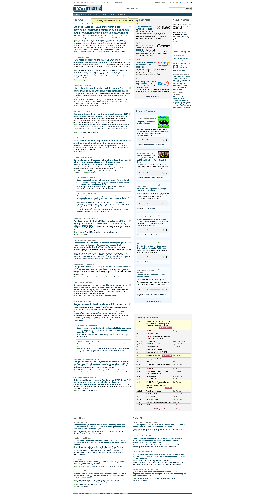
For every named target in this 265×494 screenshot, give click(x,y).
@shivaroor (83, 132)
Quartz (94, 42)
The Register (94, 49)
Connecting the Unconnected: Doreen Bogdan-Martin (152, 276)
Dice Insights (89, 208)
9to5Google (77, 49)
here (184, 38)
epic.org (108, 47)
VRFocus (80, 209)
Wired (126, 100)
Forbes (104, 232)
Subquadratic (140, 24)
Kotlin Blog (113, 348)
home (185, 34)
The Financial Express (118, 449)
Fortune (79, 130)
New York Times (120, 40)
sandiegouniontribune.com (169, 478)
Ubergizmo (77, 43)
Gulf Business (82, 390)
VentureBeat (102, 45)
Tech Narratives (114, 208)
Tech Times (105, 72)
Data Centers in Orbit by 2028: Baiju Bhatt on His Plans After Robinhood (151, 247)
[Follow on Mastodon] (187, 2)
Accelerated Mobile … (85, 277)
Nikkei (145, 431)
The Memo (110, 45)
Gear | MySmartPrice (101, 206)
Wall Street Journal (80, 422)
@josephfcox (95, 132)
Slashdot (93, 352)
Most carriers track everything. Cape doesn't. (144, 47)
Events (113, 14)
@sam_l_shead (119, 51)
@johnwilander (116, 258)
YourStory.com (105, 449)
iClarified (108, 101)
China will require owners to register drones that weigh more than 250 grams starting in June (98, 463)
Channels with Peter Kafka (154, 145)
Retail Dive (111, 431)
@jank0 (93, 173)
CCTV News (77, 459)
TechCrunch (78, 45)
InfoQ (120, 348)
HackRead (96, 124)
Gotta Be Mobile (95, 313)
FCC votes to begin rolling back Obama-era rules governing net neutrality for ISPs (98, 61)
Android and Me (116, 317)
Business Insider (107, 100)
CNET (117, 45)
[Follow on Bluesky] (180, 2)
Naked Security (79, 126)
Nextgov (95, 255)
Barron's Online (165, 445)
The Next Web (99, 40)
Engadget (86, 49)
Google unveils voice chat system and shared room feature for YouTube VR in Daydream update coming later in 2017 (101, 363)
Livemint (88, 438)
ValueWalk (85, 43)
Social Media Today (85, 255)
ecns (87, 466)
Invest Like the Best (152, 235)
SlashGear (80, 211)
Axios (92, 40)
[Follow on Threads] (184, 2)
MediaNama (115, 126)
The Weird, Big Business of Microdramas (147, 122)
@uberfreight (94, 105)
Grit (146, 262)
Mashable (115, 47)
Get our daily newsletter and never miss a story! (113, 21)
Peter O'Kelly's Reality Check (91, 350)
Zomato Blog (82, 124)
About (104, 14)
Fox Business (137, 431)
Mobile (76, 3)
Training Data (150, 208)
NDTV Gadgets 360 (80, 450)
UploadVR (126, 209)
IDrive (138, 79)
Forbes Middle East (90, 377)
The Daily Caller (88, 47)
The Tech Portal (95, 103)
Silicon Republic (99, 47)
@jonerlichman (97, 433)
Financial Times (90, 232)
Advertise (94, 3)
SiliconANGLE (109, 40)
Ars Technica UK (119, 42)
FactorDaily (106, 126)
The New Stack (82, 352)
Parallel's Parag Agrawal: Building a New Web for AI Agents (151, 190)
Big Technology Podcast (154, 177)
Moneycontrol (100, 452)
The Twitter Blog (112, 255)
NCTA (86, 76)
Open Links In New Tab (165, 3)
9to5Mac (107, 253)
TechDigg (141, 478)
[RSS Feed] (177, 2)
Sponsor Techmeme (153, 96)
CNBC (166, 447)
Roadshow (123, 101)
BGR (121, 47)
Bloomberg (82, 431)
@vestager (90, 51)
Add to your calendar (161, 409)
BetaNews (102, 49)
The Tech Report (110, 204)
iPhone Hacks (121, 43)
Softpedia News (123, 70)
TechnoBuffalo (78, 321)
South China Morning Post (149, 422)
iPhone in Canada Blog (81, 128)
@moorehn (83, 484)
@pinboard (106, 51)
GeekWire (93, 43)
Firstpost (120, 447)
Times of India (90, 452)
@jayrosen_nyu (96, 484)
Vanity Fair (94, 74)
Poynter (106, 482)
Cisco (174, 447)
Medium (81, 100)
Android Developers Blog (100, 335)
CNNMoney (109, 42)
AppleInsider (113, 319)
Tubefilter (121, 370)
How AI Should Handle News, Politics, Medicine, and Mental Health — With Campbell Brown (151, 159)
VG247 (119, 204)
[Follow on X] (191, 2)
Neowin (157, 478)
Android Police (101, 187)
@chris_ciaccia (117, 277)
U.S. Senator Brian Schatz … (101, 76)
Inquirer (99, 188)
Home (77, 14)
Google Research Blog (160, 462)
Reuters (92, 24)
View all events (141, 409)
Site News (104, 3)
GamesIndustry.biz (107, 209)
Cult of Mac (136, 480)
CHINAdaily (109, 466)
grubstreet (97, 126)
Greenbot (120, 313)
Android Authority (90, 211)
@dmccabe (83, 77)
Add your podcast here (153, 301)
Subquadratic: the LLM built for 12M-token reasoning (144, 29)
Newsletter (123, 14)
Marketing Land (89, 240)
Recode (122, 45)
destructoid (104, 208)
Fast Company (99, 296)
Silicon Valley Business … (92, 72)
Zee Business (107, 450)
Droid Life (96, 209)
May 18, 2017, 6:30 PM (132, 8)
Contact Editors (117, 3)
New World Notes (87, 372)
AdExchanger (78, 72)
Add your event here (183, 409)
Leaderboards (94, 14)
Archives (84, 3)
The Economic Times (109, 447)
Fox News (93, 45)
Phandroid (97, 319)
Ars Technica (82, 70)
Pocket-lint (105, 319)
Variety (117, 171)
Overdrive (77, 103)
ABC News (77, 74)
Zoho (137, 59)
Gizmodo (105, 70)
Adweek (101, 258)
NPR (100, 74)
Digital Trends (78, 42)
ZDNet (90, 124)
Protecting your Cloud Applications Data (146, 82)
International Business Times (106, 43)
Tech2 (126, 128)
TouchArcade (88, 209)
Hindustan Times (94, 449)
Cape (137, 43)
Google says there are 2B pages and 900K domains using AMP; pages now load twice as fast (100, 268)
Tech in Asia (158, 429)
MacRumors (78, 47)
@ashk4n (83, 51)
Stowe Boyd (82, 151)
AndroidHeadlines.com (91, 359)
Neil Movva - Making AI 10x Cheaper (151, 219)
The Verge (101, 42)
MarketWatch (96, 431)
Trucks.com (100, 101)
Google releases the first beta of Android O (93, 304)
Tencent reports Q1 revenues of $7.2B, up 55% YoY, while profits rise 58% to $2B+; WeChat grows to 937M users (159, 426)
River (83, 14)
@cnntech (98, 51)
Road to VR (118, 209)
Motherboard (89, 126)
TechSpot (86, 45)
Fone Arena (119, 128)
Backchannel (91, 193)
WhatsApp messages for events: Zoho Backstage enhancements (146, 65)
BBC (91, 128)
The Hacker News (108, 128)
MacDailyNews (117, 257)
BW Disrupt (116, 450)
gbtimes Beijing (95, 466)
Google (83, 187)
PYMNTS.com (95, 390)
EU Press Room (83, 40)
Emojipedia (82, 312)
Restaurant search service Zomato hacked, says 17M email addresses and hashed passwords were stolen (100, 115)
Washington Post (115, 72)
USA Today (97, 100)
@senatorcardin (124, 76)
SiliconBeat (87, 42)
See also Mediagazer (81, 80)
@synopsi (83, 105)
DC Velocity (85, 103)
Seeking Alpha (114, 49)
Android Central (109, 202)
